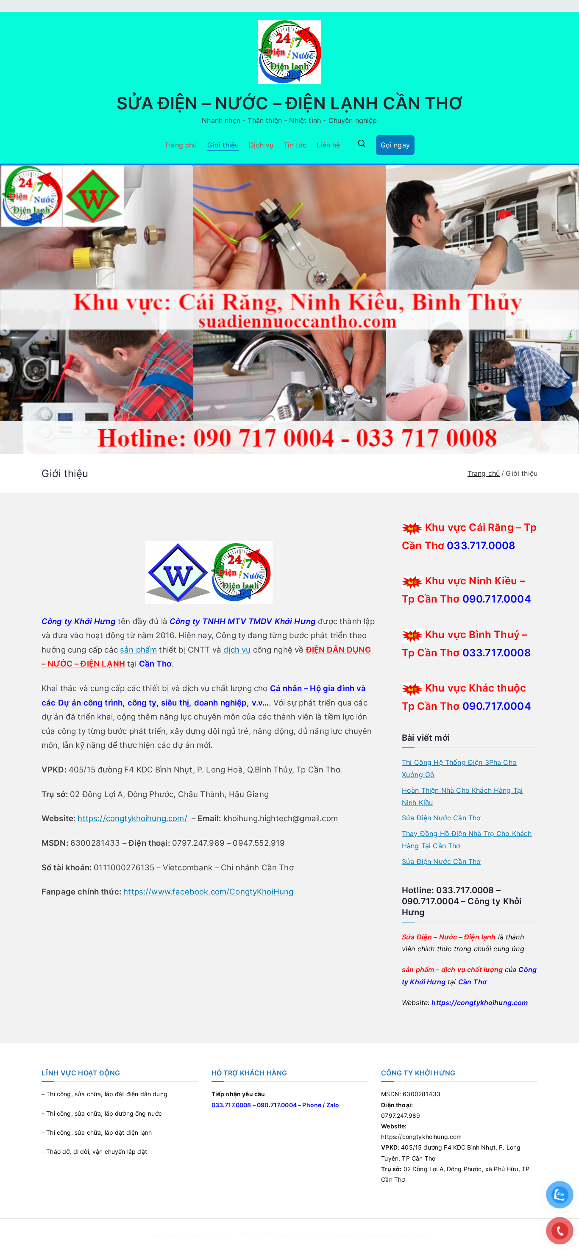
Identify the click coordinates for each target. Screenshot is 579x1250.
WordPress (412, 1234)
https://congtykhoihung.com (479, 1002)
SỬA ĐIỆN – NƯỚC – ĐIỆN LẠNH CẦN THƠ (289, 103)
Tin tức (295, 145)
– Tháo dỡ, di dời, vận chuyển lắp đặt (94, 1151)
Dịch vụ (261, 145)
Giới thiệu (223, 145)
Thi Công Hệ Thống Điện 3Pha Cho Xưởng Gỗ (459, 768)
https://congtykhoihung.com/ (132, 818)
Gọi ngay (395, 145)
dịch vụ (237, 650)
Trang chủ (180, 145)
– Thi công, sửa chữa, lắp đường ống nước (102, 1113)
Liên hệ (328, 145)
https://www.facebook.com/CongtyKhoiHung (208, 892)
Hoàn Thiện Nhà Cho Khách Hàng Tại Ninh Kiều (462, 796)
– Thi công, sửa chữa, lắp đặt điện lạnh (97, 1132)
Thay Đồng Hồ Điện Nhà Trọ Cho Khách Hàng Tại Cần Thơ (467, 839)
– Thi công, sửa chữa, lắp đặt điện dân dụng (104, 1093)
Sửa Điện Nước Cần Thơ (441, 818)
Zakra (374, 1234)
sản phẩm (138, 650)
